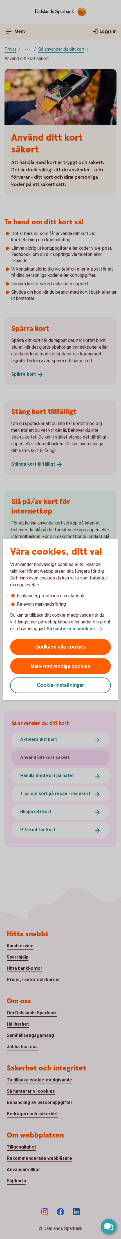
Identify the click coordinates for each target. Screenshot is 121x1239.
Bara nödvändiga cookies (60, 665)
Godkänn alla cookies (60, 646)
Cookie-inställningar (60, 685)
